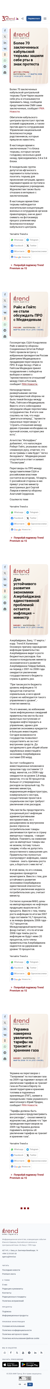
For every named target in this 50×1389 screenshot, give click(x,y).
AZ (25, 1384)
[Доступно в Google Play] (30, 1364)
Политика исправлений (13, 1301)
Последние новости (11, 1270)
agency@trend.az (9, 1257)
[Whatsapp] (4, 1352)
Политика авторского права (15, 1334)
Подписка (6, 1311)
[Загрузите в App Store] (10, 1364)
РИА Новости (30, 384)
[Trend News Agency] (10, 1231)
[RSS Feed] (41, 1352)
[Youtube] (23, 1352)
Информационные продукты (15, 1315)
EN (20, 1384)
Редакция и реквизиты (12, 1289)
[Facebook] (10, 1352)
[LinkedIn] (35, 1352)
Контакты (6, 1293)
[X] (16, 1352)
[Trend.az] (10, 18)
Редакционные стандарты (14, 1297)
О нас (4, 1285)
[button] (5, 30)
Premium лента (9, 1274)
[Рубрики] (45, 18)
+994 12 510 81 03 (9, 1254)
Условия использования (13, 1326)
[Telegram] (29, 1352)
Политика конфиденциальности (17, 1330)
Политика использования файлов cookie (20, 1338)
